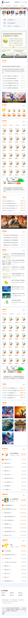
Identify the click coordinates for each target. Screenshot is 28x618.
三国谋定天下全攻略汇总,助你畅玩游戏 (13, 76)
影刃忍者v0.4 (17, 26)
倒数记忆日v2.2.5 (5, 322)
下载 (4, 115)
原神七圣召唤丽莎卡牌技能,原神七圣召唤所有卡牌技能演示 (18, 280)
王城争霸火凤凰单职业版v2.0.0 (11, 166)
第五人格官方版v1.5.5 (12, 208)
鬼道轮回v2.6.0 (5, 166)
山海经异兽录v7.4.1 (11, 174)
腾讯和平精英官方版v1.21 (21, 15)
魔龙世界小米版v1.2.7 (5, 158)
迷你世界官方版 (7, 527)
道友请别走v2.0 (11, 142)
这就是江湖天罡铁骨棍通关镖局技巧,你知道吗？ (18, 260)
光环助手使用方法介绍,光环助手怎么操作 (11, 237)
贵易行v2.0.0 (7, 573)
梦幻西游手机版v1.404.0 (12, 205)
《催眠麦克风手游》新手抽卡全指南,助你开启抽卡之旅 (18, 293)
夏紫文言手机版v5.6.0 (17, 158)
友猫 (4, 113)
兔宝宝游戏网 (5, 600)
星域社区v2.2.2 (7, 569)
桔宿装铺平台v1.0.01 (11, 330)
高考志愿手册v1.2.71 (24, 338)
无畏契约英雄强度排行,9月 (17, 273)
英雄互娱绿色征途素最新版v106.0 (17, 166)
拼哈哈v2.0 (4, 330)
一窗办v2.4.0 (5, 347)
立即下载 (23, 454)
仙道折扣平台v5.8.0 (17, 133)
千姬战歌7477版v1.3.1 (5, 150)
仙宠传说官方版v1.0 (17, 142)
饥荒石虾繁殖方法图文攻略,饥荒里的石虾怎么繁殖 (11, 242)
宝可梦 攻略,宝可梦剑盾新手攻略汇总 (11, 235)
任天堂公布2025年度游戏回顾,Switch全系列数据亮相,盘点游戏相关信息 (13, 80)
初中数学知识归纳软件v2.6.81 (5, 363)
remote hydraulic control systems (10, 601)
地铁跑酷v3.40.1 (8, 524)
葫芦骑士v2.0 (7, 470)
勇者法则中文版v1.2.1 (5, 133)
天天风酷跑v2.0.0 (11, 19)
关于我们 (3, 592)
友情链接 (3, 595)
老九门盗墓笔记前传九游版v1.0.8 (24, 133)
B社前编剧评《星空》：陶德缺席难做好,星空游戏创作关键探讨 (13, 85)
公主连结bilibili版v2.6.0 (5, 174)
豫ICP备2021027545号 (23, 610)
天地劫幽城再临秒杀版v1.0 (5, 142)
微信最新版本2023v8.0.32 (13, 395)
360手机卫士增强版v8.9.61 (13, 390)
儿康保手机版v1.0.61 (11, 338)
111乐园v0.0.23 (19, 113)
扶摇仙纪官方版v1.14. (17, 174)
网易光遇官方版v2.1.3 (12, 203)
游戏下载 (15, 5)
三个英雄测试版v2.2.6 (11, 150)
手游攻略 (8, 5)
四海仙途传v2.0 (11, 158)
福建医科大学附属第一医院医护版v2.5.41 (5, 355)
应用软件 (23, 5)
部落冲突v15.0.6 (12, 183)
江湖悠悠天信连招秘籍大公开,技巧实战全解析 (13, 88)
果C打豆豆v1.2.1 (8, 474)
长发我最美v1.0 (7, 485)
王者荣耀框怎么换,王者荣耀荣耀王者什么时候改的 (11, 240)
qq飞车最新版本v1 (14, 499)
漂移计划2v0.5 (7, 463)
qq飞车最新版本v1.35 (4, 15)
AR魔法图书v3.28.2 (17, 322)
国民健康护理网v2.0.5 (17, 347)
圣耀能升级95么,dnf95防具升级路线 (11, 245)
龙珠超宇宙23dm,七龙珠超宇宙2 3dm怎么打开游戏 (18, 267)
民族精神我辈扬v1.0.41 (17, 338)
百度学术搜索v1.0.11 (24, 355)
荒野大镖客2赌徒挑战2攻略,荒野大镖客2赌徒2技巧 (18, 253)
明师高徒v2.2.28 (11, 363)
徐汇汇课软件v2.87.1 (24, 322)
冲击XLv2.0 (9, 26)
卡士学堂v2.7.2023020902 (24, 113)
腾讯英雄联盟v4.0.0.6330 (13, 15)
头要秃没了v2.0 (20, 23)
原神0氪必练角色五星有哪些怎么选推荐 (11, 66)
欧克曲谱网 (20, 600)
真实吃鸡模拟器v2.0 (11, 23)
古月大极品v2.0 (24, 158)
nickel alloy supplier (6, 603)
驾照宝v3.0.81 (24, 330)
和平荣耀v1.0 (7, 489)
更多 (24, 105)
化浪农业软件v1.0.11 (17, 330)
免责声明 (12, 592)
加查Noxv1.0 (24, 150)
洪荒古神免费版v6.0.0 (24, 166)
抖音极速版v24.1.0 (12, 372)
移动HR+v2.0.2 (17, 363)
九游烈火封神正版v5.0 (21, 19)
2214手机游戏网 (13, 600)
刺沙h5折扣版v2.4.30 (24, 174)
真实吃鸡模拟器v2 (14, 453)
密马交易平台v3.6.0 (8, 467)
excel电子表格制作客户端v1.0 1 (11, 322)
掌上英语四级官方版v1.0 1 (11, 347)
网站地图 (20, 595)
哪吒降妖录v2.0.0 (24, 142)
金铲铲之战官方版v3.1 (25, 15)
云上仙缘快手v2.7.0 (11, 133)
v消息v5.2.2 (24, 347)
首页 (2, 5)
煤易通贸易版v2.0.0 (8, 581)
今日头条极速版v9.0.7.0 (12, 388)
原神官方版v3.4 (17, 15)
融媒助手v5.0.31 (24, 363)
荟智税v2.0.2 (7, 566)
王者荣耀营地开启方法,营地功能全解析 (13, 83)
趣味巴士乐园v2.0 (11, 355)
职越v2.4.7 (6, 577)
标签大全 (12, 595)
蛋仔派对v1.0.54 (8, 535)
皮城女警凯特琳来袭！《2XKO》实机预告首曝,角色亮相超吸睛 (13, 78)
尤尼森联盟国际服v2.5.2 (17, 150)
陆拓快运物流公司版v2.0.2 (14, 113)
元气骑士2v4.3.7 (11, 210)
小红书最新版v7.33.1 (12, 392)
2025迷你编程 (9, 113)
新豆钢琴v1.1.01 (17, 355)
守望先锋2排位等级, (16, 300)
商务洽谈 (20, 592)
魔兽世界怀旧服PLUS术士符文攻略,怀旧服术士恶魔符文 (18, 287)
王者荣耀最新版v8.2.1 (8, 15)
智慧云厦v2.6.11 (5, 338)
